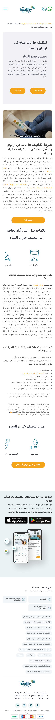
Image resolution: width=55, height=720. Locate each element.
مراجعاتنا (17, 699)
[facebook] (37, 705)
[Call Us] (44, 9)
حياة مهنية (29, 699)
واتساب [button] (18, 91)
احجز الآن (28, 220)
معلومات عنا (43, 699)
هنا (11, 412)
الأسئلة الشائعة (20, 696)
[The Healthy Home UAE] (27, 9)
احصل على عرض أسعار (28, 465)
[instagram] (30, 705)
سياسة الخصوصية (22, 693)
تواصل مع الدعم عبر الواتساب (13, 599)
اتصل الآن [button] (38, 91)
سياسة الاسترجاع (38, 696)
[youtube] (24, 705)
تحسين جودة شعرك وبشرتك (33, 374)
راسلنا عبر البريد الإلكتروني (40, 608)
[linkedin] (17, 705)
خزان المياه (38, 285)
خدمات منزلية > (27, 24)
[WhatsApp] (50, 9)
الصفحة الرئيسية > (43, 24)
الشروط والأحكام (40, 693)
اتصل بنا (43, 599)
